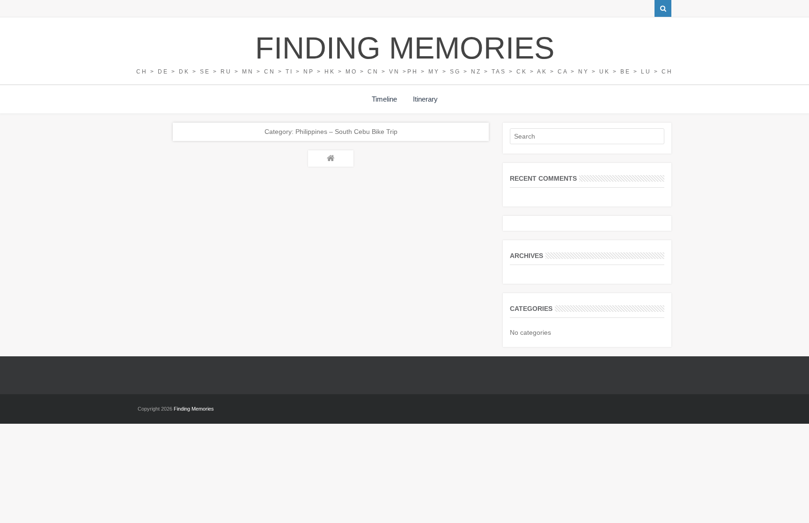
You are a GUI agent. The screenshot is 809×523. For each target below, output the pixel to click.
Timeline (384, 99)
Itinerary (425, 99)
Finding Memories (404, 48)
